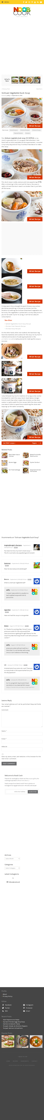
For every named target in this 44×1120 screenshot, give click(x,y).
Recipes (27, 133)
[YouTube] (35, 2)
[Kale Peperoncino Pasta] (14, 80)
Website (4, 746)
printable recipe (7, 339)
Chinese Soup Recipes (13, 329)
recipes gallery (32, 778)
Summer (7, 563)
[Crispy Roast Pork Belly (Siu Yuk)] (8, 1041)
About (5, 994)
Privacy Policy (7, 996)
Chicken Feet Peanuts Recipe (16, 326)
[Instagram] (29, 2)
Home (8, 1061)
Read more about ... (23, 780)
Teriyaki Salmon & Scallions (13, 1028)
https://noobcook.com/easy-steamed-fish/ (20, 687)
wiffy (8, 590)
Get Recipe (35, 126)
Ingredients (25, 1061)
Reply (15, 547)
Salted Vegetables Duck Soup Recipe (18, 324)
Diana (6, 626)
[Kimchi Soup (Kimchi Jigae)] (36, 1041)
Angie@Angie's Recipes (13, 545)
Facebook (8, 1005)
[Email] (40, 2)
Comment (5, 710)
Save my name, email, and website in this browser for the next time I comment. (21, 758)
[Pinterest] (32, 2)
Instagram (29, 1005)
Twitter (7, 1008)
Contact (34, 1061)
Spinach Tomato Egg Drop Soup (14, 1022)
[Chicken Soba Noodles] (22, 1041)
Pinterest (29, 1008)
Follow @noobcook (14, 882)
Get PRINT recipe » (9, 443)
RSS (6, 1011)
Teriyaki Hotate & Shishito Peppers (15, 1026)
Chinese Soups (36, 130)
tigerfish (7, 610)
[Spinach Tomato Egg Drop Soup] (22, 80)
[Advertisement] (23, 21)
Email (4, 739)
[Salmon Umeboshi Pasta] (29, 80)
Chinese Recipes (25, 130)
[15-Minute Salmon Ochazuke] (36, 80)
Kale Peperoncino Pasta (11, 1020)
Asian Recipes (14, 130)
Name (4, 731)
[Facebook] (24, 2)
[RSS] (38, 2)
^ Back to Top (22, 1056)
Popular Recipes (18, 133)
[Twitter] (26, 2)
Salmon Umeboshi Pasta (11, 1024)
